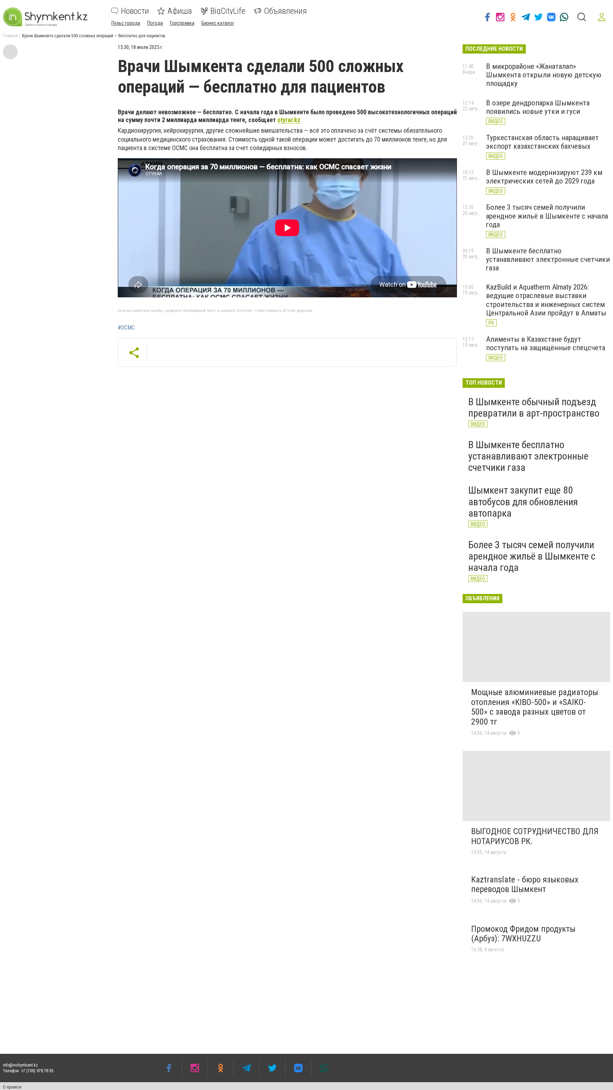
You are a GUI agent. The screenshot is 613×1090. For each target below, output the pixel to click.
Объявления (285, 11)
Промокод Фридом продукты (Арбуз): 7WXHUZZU (523, 934)
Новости (135, 11)
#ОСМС (126, 328)
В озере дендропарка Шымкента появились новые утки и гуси (538, 107)
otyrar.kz (288, 119)
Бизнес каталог (217, 23)
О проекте (12, 1087)
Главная (10, 35)
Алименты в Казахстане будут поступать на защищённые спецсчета (545, 343)
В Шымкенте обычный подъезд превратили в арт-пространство (534, 407)
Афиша (179, 11)
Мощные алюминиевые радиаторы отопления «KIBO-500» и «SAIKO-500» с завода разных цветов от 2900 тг (534, 707)
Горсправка (182, 23)
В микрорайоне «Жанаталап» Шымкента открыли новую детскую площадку (543, 75)
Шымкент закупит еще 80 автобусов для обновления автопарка (523, 501)
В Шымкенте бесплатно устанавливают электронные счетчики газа (548, 259)
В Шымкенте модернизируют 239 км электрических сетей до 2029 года (544, 176)
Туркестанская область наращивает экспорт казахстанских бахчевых (542, 141)
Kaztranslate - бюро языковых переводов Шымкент (525, 884)
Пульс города (125, 23)
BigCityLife (227, 11)
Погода (155, 23)
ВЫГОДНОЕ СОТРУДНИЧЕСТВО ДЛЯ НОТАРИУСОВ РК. (534, 836)
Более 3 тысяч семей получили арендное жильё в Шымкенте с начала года (547, 216)
